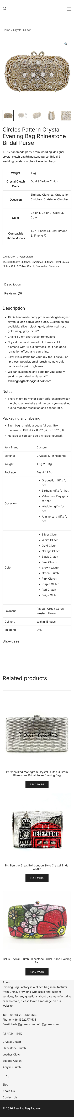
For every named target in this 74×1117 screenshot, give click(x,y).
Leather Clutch (12, 1054)
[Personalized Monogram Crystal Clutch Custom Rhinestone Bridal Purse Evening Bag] (37, 733)
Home (6, 30)
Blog (5, 1084)
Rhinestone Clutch (14, 1048)
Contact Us (10, 1097)
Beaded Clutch (12, 1060)
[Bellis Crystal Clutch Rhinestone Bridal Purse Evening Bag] (37, 920)
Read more (37, 784)
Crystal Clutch (22, 30)
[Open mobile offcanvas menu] (69, 8)
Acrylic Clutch (12, 1067)
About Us (9, 1091)
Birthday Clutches (20, 261)
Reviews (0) (13, 293)
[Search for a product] (5, 8)
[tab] (37, 284)
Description (12, 284)
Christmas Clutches (42, 261)
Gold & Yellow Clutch (22, 266)
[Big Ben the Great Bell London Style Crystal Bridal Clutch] (37, 827)
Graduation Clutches (47, 266)
